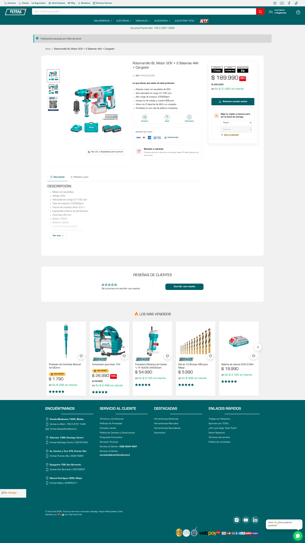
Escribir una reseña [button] (184, 286)
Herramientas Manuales (166, 424)
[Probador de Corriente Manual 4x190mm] (66, 341)
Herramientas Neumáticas (167, 428)
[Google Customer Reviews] (13, 493)
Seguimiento (40, 3)
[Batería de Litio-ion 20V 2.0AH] (239, 341)
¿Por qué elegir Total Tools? (223, 428)
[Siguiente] (258, 347)
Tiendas (25, 3)
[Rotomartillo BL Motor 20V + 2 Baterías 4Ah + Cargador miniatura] (53, 76)
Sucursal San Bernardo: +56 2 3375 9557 (152, 28)
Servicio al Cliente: (118, 447)
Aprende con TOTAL (219, 424)
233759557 (78, 470)
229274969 (76, 456)
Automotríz (159, 433)
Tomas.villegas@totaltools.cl (63, 429)
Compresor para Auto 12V (106, 364)
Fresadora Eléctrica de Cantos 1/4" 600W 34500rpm (151, 366)
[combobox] (144, 11)
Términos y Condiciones (112, 419)
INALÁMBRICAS (102, 21)
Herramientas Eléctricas (166, 419)
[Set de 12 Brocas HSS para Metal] (196, 341)
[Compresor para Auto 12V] (109, 341)
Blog (73, 3)
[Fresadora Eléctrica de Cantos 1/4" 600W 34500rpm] (152, 341)
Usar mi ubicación (231, 135)
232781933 (81, 443)
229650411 (71, 483)
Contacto (11, 3)
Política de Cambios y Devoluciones (117, 433)
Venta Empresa (58, 3)
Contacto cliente (108, 428)
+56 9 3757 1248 (75, 424)
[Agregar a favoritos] (81, 356)
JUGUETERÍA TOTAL (184, 21)
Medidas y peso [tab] (81, 177)
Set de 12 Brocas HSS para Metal (193, 366)
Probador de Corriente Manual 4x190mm (65, 366)
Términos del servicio (219, 437)
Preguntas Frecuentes (111, 437)
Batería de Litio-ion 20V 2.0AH (237, 364)
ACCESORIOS (161, 21)
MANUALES (142, 21)
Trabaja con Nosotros (219, 419)
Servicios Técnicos (104, 3)
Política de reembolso (219, 442)
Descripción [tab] (59, 177)
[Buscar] (260, 11)
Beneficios (85, 3)
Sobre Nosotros (217, 433)
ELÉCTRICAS (123, 21)
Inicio (48, 49)
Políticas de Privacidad (111, 424)
